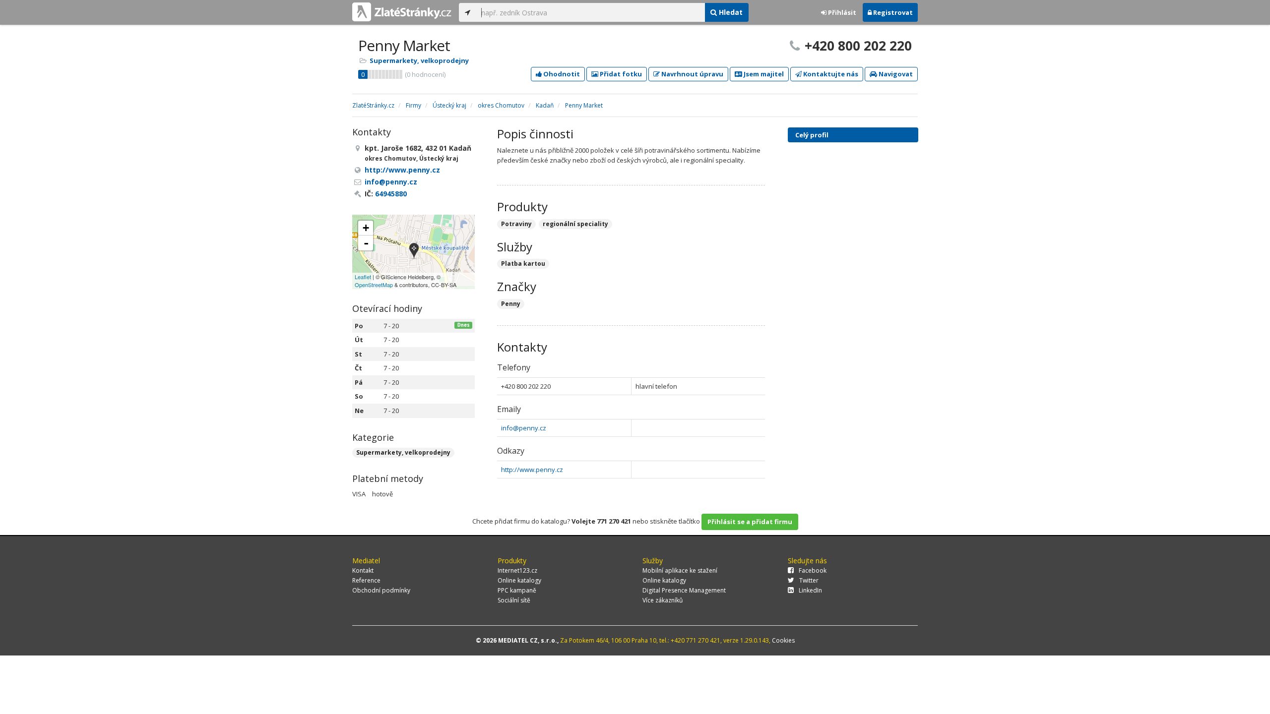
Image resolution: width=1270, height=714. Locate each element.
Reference (366, 580)
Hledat (730, 12)
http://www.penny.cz (532, 469)
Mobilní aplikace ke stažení (679, 570)
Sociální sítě (514, 600)
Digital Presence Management (684, 590)
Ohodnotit (561, 73)
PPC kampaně (517, 590)
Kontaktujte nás (830, 73)
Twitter (809, 580)
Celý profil (811, 134)
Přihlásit (841, 12)
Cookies (783, 640)
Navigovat (895, 73)
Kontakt (363, 570)
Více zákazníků (662, 600)
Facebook (812, 570)
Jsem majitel (763, 73)
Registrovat (892, 12)
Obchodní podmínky (381, 590)
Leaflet (363, 277)
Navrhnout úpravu (691, 73)
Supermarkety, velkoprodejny (419, 60)
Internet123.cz (517, 570)
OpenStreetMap (374, 285)
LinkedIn (810, 590)
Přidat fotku (620, 73)
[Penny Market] (414, 251)
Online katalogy (519, 580)
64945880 (391, 193)
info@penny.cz (523, 427)
